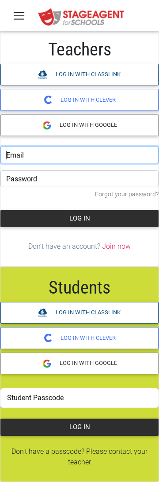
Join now (116, 246)
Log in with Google (87, 124)
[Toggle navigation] (19, 15)
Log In (79, 218)
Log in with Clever (87, 99)
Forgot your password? (127, 194)
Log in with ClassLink (87, 74)
